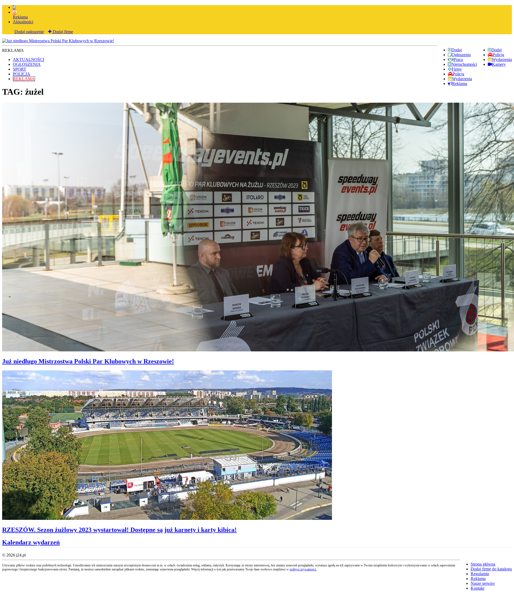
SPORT (19, 69)
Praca (458, 59)
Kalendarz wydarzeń (31, 542)
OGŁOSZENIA (27, 64)
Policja (498, 54)
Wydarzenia (502, 59)
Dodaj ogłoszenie (29, 31)
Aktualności (23, 22)
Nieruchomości (464, 64)
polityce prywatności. (303, 569)
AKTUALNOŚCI (28, 59)
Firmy (457, 69)
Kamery (499, 64)
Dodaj (496, 50)
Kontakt (477, 588)
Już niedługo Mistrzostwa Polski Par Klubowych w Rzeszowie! (88, 361)
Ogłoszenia (461, 54)
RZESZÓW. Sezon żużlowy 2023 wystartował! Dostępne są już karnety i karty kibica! (119, 529)
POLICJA (21, 74)
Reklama (20, 17)
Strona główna (483, 564)
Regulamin (480, 573)
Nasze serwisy (483, 583)
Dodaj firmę (62, 31)
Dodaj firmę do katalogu (491, 569)
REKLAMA (24, 78)
